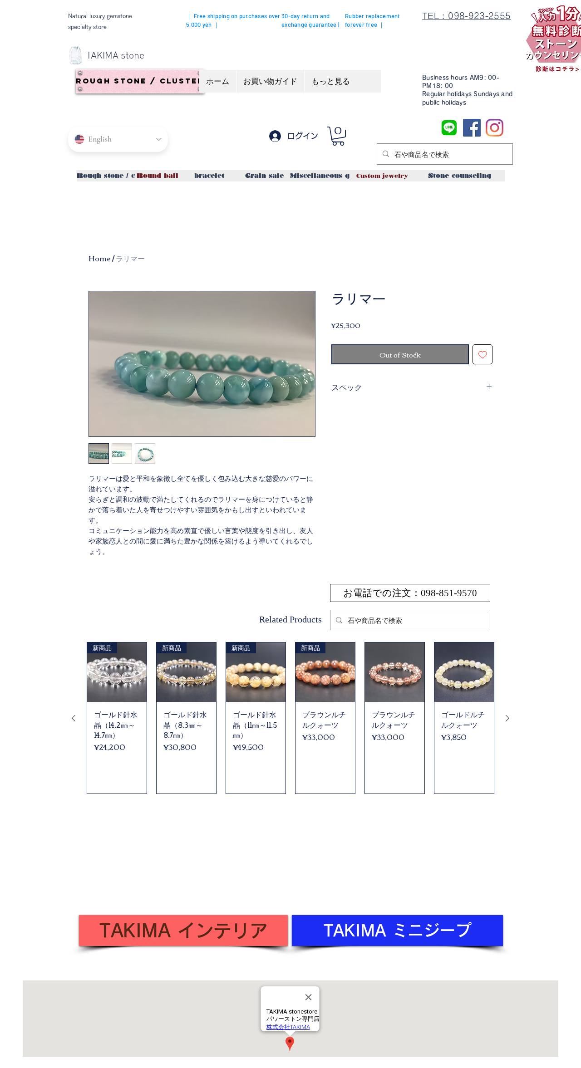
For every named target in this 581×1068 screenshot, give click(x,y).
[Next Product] (507, 718)
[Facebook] (472, 128)
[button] (338, 136)
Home (100, 258)
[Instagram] (494, 128)
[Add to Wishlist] (483, 354)
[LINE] (449, 128)
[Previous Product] (73, 718)
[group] (290, 718)
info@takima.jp (128, 895)
